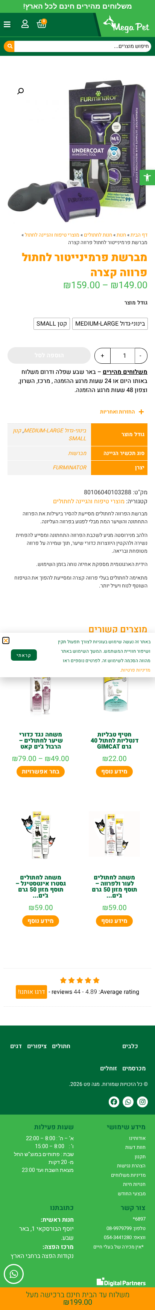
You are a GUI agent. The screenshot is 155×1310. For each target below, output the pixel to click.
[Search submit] (9, 46)
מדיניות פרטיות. (135, 670)
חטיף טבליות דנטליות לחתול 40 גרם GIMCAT (114, 740)
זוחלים (108, 1068)
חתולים (61, 1046)
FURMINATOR (69, 468)
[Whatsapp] (128, 1101)
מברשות (77, 453)
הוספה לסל (49, 355)
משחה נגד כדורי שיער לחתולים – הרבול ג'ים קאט (41, 740)
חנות (121, 235)
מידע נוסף (114, 771)
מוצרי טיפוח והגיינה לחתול (52, 235)
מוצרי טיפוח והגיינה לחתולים (89, 501)
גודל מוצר (136, 303)
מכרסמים (134, 1068)
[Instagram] (142, 1101)
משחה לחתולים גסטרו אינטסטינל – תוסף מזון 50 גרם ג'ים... (40, 886)
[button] (147, 177)
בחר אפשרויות (40, 771)
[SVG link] (121, 1282)
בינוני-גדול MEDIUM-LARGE (55, 431)
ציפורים (37, 1046)
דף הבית (139, 235)
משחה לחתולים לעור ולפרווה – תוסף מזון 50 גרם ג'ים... (114, 886)
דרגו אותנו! (31, 991)
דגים (16, 1046)
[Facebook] (114, 1101)
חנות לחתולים (98, 235)
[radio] (110, 323)
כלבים (130, 1046)
